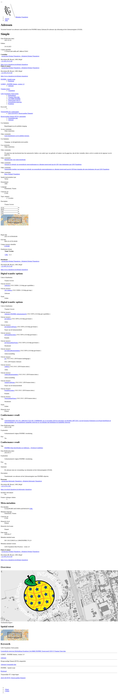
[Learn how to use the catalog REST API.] (4, 692)
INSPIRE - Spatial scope (8, 79)
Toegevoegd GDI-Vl (14, 100)
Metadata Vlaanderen (22, 17)
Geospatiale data (13, 118)
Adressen (11, 86)
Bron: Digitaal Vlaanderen (12, 174)
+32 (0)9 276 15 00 (6, 61)
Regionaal (11, 81)
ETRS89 (7, 246)
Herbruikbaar (12, 95)
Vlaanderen (11, 90)
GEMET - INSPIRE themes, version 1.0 (12, 84)
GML (6, 254)
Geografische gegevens (15, 102)
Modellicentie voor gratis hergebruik (15, 159)
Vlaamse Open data (14, 97)
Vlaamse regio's (5, 89)
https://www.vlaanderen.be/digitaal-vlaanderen (14, 64)
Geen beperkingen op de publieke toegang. (16, 136)
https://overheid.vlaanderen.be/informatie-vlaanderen (16, 489)
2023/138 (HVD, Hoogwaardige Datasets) (20, 113)
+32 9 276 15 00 (6, 486)
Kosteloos (11, 104)
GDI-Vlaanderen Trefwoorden (10, 94)
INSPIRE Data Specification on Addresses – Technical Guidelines (23, 448)
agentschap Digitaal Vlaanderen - (20, 56)
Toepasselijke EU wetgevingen (10, 111)
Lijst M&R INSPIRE (14, 99)
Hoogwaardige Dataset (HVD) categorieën (13, 116)
